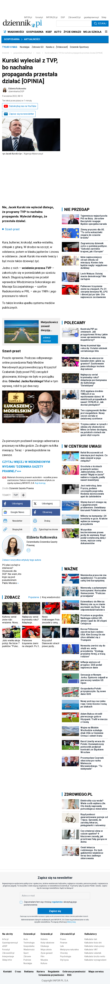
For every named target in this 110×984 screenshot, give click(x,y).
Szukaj (102, 23)
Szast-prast (12, 229)
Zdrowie (27, 956)
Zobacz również (47, 339)
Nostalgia (24, 47)
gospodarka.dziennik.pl (22, 53)
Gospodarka (12, 39)
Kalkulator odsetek (93, 953)
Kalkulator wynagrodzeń (95, 960)
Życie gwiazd (46, 953)
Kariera (41, 971)
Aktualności (32, 39)
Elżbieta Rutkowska (17, 90)
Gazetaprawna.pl (10, 943)
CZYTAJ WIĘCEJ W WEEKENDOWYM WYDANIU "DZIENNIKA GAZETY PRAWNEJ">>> (26, 466)
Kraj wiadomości (51, 597)
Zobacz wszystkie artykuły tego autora (21, 560)
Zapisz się (55, 911)
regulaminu (57, 902)
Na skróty (7, 934)
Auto (25, 939)
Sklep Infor (7, 960)
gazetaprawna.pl (91, 17)
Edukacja (45, 946)
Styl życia (64, 960)
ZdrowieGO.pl (74, 17)
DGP (63, 17)
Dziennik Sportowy (79, 47)
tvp (16, 495)
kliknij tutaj (71, 922)
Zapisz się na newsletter (21, 114)
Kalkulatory (91, 934)
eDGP (4, 946)
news (38, 53)
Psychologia (65, 956)
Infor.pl (5, 939)
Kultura (44, 963)
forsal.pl (39, 17)
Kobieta (44, 939)
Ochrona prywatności (73, 971)
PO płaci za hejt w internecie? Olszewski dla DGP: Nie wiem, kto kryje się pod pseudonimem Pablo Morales (11, 574)
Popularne (33, 597)
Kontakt (7, 971)
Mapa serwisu (96, 971)
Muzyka (44, 960)
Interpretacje (8, 956)
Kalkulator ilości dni (93, 943)
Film (42, 956)
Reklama (29, 971)
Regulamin (53, 971)
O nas (18, 971)
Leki (62, 946)
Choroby (64, 953)
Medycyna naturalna (69, 949)
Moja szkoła (46, 949)
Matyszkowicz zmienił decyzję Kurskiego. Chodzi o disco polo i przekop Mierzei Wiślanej (49, 326)
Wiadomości (29, 949)
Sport (26, 953)
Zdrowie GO (38, 47)
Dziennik (5, 53)
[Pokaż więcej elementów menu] (106, 32)
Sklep (103, 17)
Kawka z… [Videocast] (57, 47)
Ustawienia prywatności (51, 975)
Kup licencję (40, 483)
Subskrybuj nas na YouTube (22, 106)
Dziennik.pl (29, 934)
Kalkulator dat (91, 939)
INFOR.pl (28, 17)
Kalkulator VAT (91, 949)
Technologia (29, 943)
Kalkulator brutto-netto (95, 956)
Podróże (27, 960)
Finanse (63, 943)
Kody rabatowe (47, 943)
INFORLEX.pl (51, 17)
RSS (69, 975)
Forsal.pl (6, 949)
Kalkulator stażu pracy (94, 946)
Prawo (63, 939)
